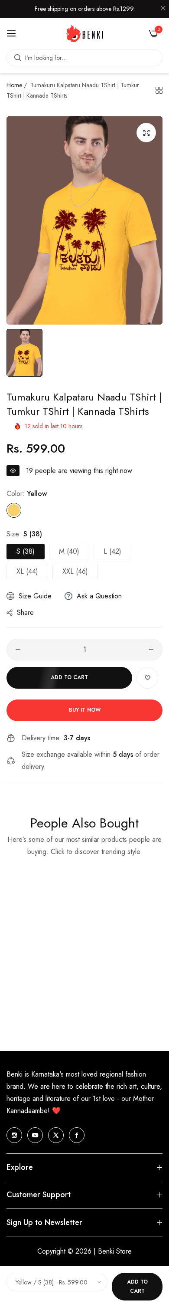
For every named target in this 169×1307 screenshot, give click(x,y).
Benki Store (115, 1251)
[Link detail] (14, 1135)
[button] (147, 678)
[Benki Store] (84, 33)
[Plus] (151, 649)
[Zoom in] (146, 132)
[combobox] (84, 57)
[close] (163, 9)
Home (14, 85)
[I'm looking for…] (15, 57)
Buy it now (85, 710)
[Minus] (18, 649)
